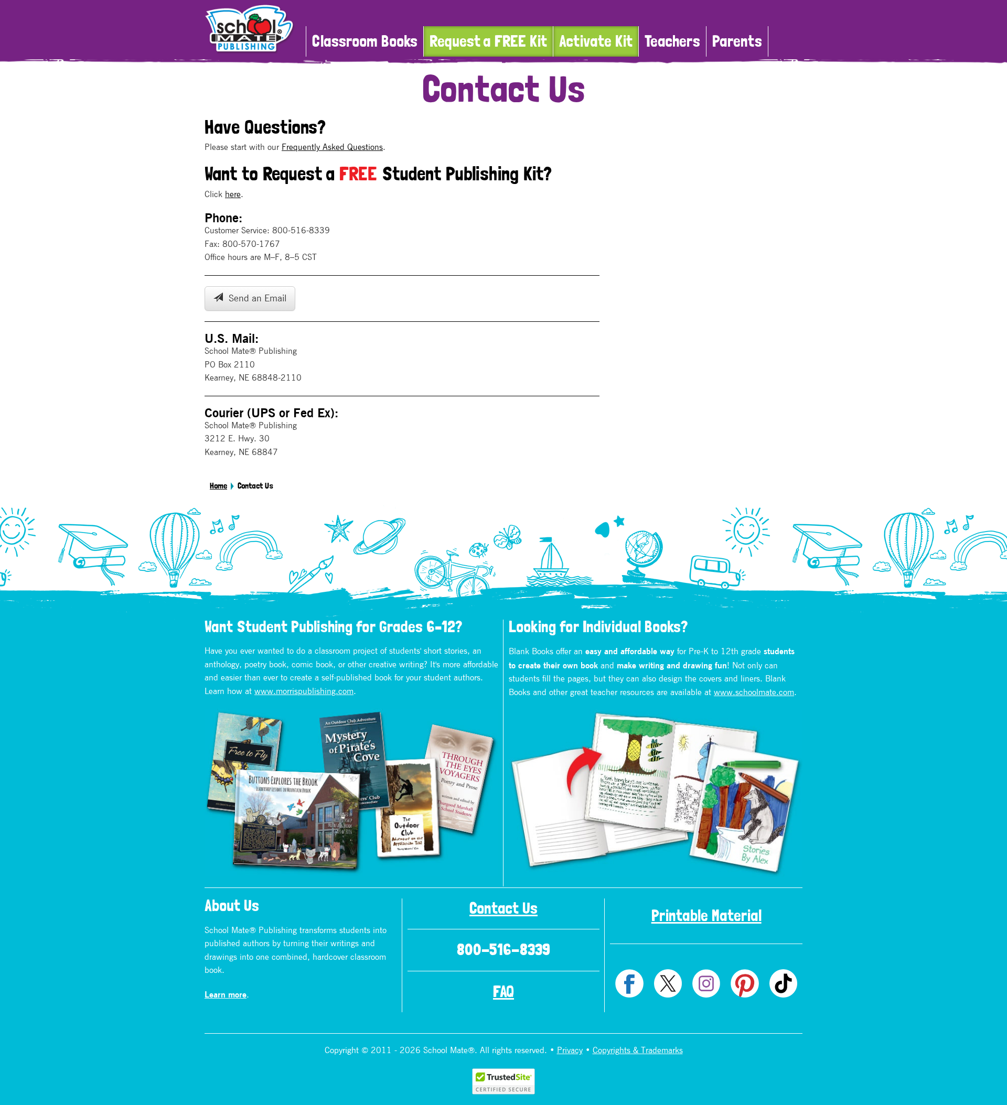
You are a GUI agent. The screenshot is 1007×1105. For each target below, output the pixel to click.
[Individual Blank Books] (655, 793)
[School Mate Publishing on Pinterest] (744, 983)
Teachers (672, 41)
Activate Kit (596, 41)
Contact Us (503, 908)
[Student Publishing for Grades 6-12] (351, 792)
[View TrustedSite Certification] (503, 1081)
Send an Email (254, 299)
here (233, 194)
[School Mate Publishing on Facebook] (629, 983)
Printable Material (706, 915)
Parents (737, 41)
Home (218, 486)
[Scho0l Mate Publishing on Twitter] (668, 983)
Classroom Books (364, 41)
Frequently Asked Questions (332, 147)
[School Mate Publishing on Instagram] (706, 983)
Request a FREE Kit (488, 41)
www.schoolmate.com (754, 692)
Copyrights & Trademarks (638, 1050)
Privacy (570, 1050)
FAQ (503, 991)
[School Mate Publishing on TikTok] (783, 983)
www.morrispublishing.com (303, 691)
